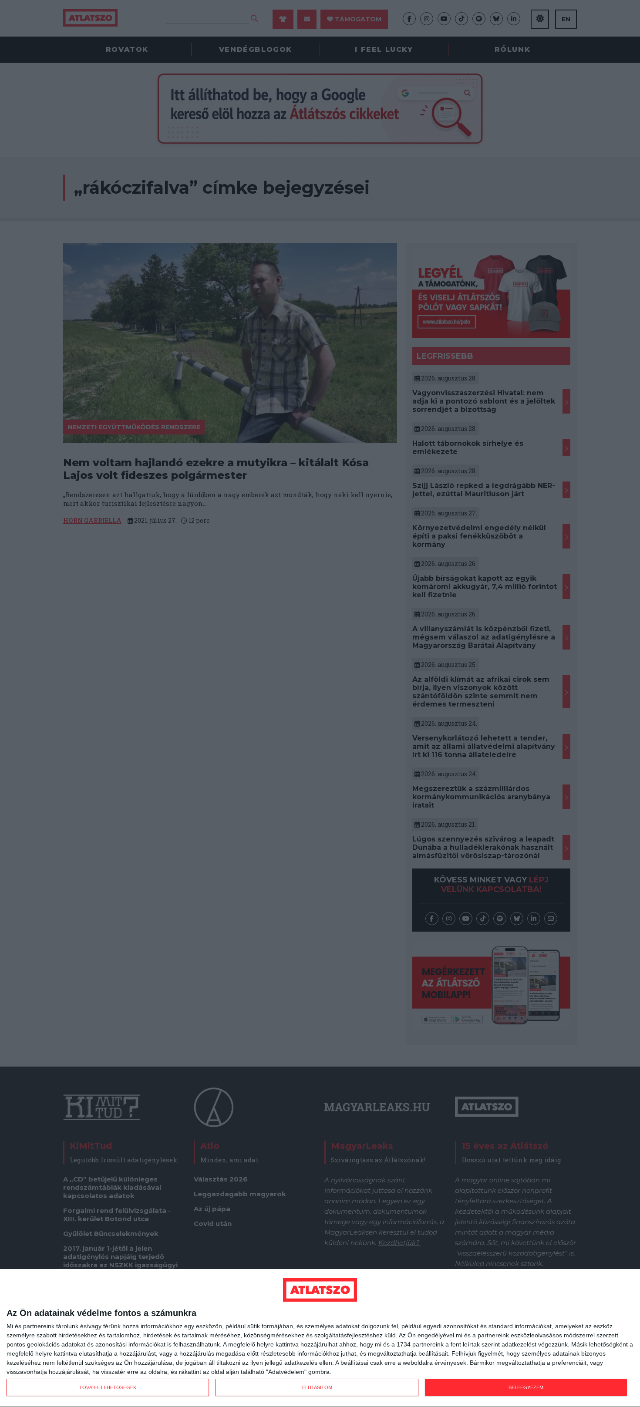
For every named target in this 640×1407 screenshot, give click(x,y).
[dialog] (320, 1338)
